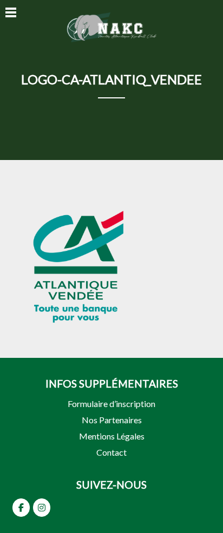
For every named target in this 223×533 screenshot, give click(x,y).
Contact (111, 452)
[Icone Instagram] (41, 507)
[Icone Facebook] (21, 507)
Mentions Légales (112, 436)
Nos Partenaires (112, 420)
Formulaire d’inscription (111, 403)
